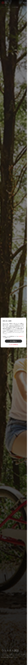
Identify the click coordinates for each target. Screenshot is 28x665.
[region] (13, 332)
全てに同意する (13, 341)
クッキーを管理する (13, 344)
